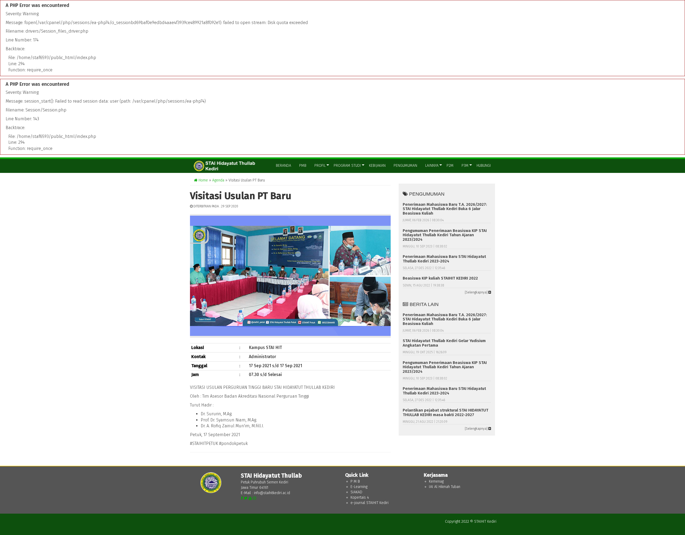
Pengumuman (405, 165)
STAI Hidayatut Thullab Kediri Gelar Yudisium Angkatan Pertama (444, 343)
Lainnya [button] (432, 165)
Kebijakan (377, 165)
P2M (450, 165)
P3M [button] (465, 165)
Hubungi (484, 165)
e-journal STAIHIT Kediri (370, 503)
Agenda (218, 180)
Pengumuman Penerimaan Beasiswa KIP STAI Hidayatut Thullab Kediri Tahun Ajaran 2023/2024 (445, 235)
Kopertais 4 (360, 497)
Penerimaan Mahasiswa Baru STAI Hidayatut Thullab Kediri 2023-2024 (444, 258)
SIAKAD (356, 492)
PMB (302, 165)
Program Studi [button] (347, 165)
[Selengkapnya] (476, 292)
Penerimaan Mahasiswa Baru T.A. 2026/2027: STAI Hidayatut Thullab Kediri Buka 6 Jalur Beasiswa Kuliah (445, 209)
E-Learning (359, 486)
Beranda (283, 165)
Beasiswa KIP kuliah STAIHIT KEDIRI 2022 (440, 278)
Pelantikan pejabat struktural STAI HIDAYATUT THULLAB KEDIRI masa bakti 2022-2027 (445, 412)
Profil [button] (320, 165)
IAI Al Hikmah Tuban (444, 486)
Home (202, 180)
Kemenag (436, 481)
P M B (355, 481)
